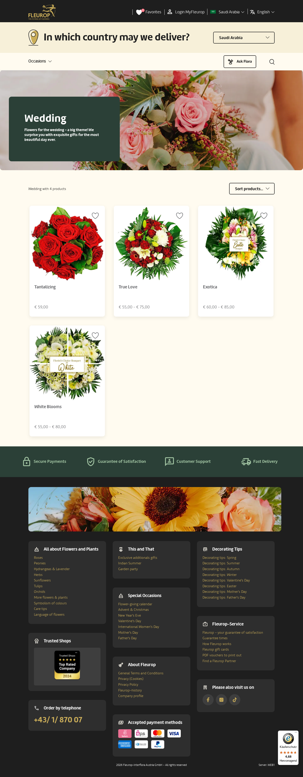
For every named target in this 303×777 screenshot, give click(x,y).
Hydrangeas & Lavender (52, 569)
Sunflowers (42, 580)
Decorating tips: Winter (220, 575)
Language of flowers (49, 615)
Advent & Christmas (133, 610)
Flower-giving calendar (135, 604)
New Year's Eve (129, 615)
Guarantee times (215, 638)
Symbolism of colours (50, 603)
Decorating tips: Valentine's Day (226, 580)
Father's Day (127, 638)
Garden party (128, 569)
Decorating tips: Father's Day (224, 597)
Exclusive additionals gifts (137, 558)
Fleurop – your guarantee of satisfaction (233, 633)
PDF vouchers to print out (222, 655)
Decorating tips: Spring (219, 558)
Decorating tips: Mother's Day (225, 592)
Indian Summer (129, 563)
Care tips (40, 609)
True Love (128, 287)
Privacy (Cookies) (131, 679)
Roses (38, 558)
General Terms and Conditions (140, 673)
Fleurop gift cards (216, 649)
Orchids (39, 592)
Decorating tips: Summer (221, 563)
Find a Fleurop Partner (219, 661)
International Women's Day (138, 627)
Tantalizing (45, 287)
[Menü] (296, 733)
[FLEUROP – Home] (42, 12)
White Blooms (48, 406)
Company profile (130, 696)
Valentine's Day (129, 621)
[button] (40, 61)
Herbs (38, 575)
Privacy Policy (128, 685)
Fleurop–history (130, 690)
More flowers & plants (51, 597)
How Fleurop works (217, 644)
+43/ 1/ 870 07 (58, 720)
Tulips (38, 586)
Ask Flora (244, 61)
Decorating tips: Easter (219, 586)
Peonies (40, 563)
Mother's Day (128, 633)
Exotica (210, 287)
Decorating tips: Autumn (221, 569)
